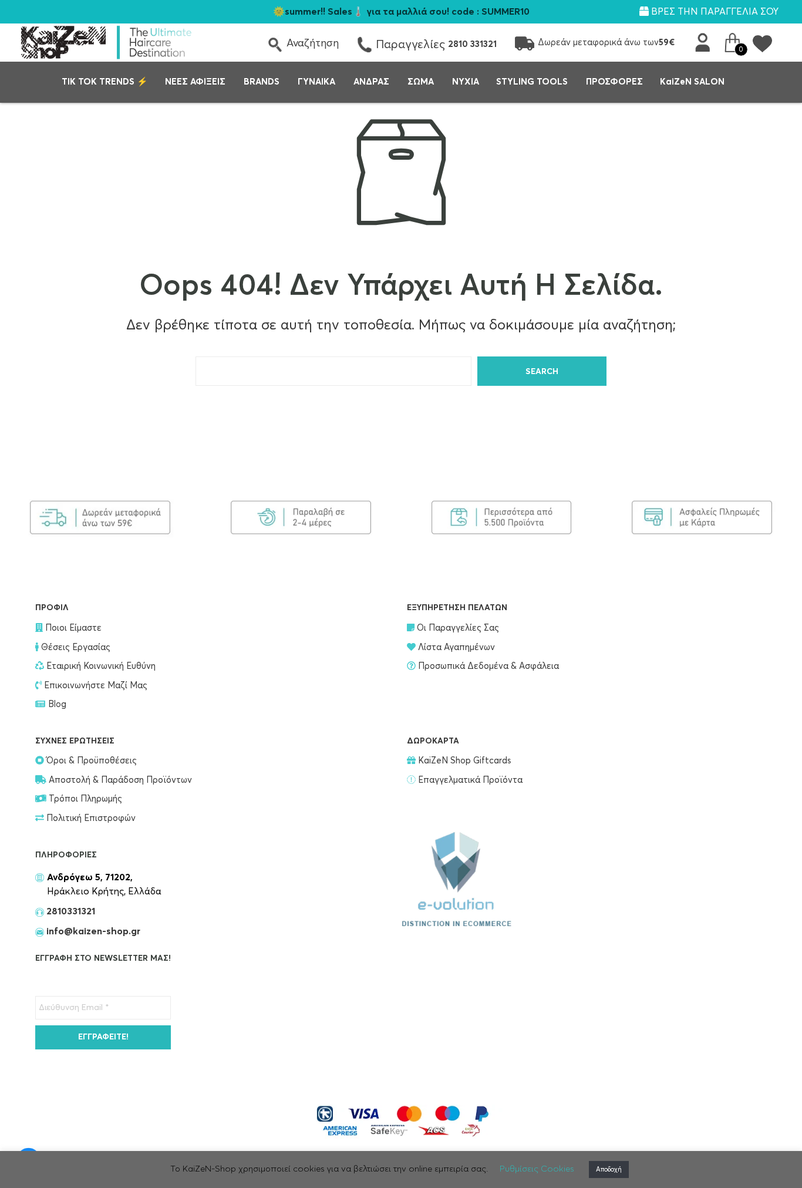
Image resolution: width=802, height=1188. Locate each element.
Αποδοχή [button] (609, 1169)
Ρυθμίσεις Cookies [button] (537, 1169)
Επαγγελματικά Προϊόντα (469, 780)
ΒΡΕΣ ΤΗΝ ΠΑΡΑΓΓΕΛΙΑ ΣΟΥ (714, 11)
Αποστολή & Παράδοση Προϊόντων (119, 780)
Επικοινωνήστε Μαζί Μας (94, 685)
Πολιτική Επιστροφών (90, 818)
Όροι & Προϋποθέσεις (90, 760)
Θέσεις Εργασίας (74, 647)
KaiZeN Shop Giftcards (463, 760)
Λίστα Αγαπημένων (455, 647)
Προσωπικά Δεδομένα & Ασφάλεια (487, 666)
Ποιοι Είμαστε (72, 628)
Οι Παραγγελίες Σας (457, 628)
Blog (57, 704)
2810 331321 (472, 44)
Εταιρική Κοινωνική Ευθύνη (100, 666)
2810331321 (69, 911)
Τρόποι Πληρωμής (84, 799)
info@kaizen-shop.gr (93, 931)
